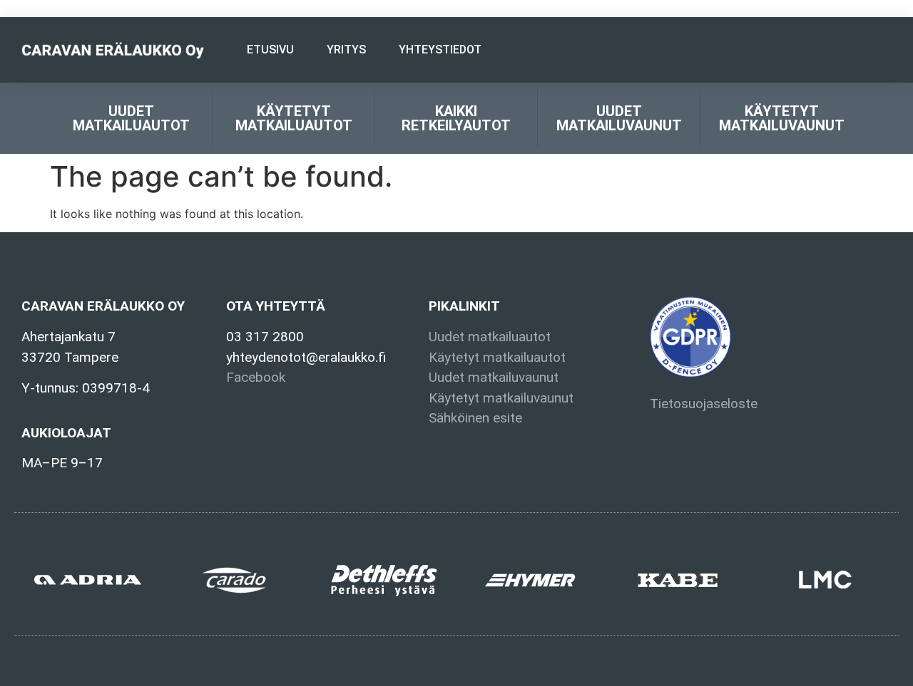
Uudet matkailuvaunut (619, 118)
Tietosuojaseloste (704, 403)
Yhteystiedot (440, 49)
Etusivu (270, 49)
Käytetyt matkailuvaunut (782, 118)
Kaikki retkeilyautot (456, 118)
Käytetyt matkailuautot (293, 118)
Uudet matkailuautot (131, 118)
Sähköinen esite (475, 418)
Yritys (346, 49)
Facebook (255, 377)
